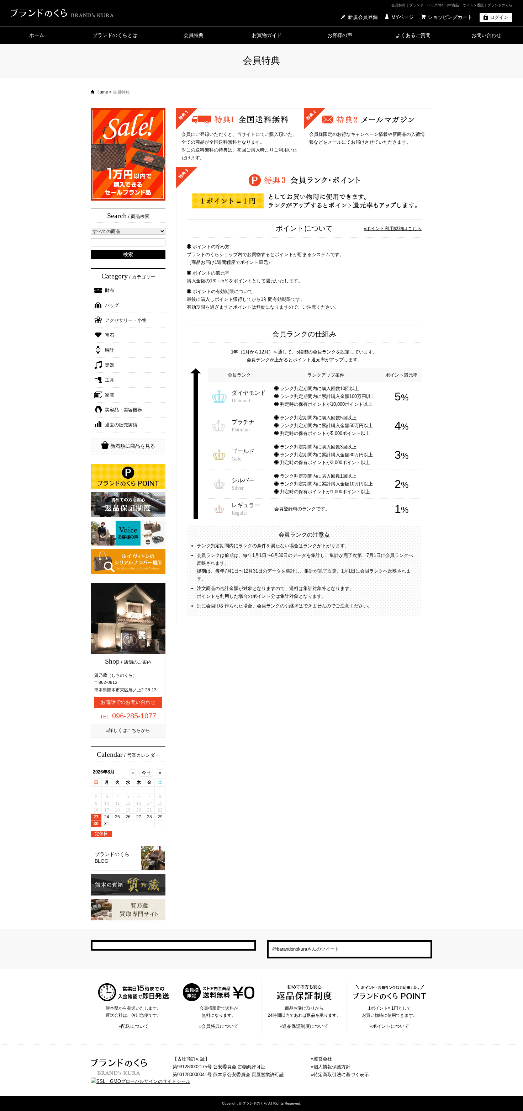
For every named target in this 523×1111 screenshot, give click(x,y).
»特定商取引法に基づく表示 (340, 1074)
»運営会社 (321, 1059)
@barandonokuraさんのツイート (305, 949)
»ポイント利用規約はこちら (393, 228)
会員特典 (194, 35)
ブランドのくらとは (115, 35)
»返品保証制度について (304, 1026)
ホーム (36, 35)
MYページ (402, 17)
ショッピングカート (450, 17)
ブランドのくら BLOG (112, 857)
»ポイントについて (389, 1026)
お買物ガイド (267, 35)
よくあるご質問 (413, 35)
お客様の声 (339, 35)
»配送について (133, 1026)
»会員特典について (218, 1026)
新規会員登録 (363, 17)
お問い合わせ (486, 35)
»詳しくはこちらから (128, 730)
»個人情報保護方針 (330, 1066)
